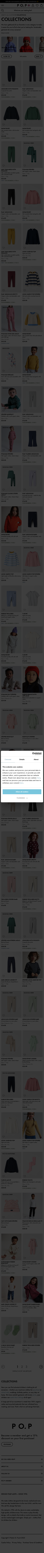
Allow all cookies (22, 792)
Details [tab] (22, 759)
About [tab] (36, 759)
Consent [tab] (8, 759)
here (38, 778)
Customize (21, 798)
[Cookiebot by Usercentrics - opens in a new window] (32, 753)
